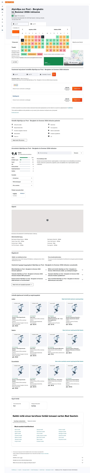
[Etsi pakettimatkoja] (2, 15)
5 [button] (39, 37)
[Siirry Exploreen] (2, 19)
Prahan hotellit (62, 429)
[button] (2, 2)
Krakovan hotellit (62, 435)
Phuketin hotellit (18, 435)
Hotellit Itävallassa (34, 469)
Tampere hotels (18, 439)
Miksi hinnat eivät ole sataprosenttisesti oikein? (24, 462)
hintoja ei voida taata (44, 453)
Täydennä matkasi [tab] (32, 421)
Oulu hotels (61, 437)
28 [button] (22, 50)
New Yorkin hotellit (41, 437)
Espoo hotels (39, 439)
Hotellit (19, 469)
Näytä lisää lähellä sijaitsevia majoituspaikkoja (72, 299)
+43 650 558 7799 (16, 19)
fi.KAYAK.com (14, 469)
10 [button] (32, 40)
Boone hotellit (18, 431)
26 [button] (39, 47)
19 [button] (39, 43)
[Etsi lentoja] (2, 6)
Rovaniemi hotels (62, 439)
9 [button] (29, 40)
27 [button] (42, 47)
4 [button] (67, 37)
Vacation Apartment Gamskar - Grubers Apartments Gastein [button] (73, 318)
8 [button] (57, 40)
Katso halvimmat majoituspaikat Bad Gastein (73, 330)
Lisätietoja (70, 107)
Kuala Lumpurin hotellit (42, 435)
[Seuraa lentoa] (2, 22)
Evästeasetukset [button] (15, 112)
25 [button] (36, 47)
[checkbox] (19, 195)
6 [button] (42, 37)
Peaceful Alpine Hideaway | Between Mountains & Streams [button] (73, 349)
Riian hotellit (17, 429)
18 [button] (35, 43)
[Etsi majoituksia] (2, 9)
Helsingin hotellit (62, 431)
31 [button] (64, 50)
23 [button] (29, 47)
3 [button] (32, 37)
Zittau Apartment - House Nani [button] (55, 379)
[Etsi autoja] (2, 12)
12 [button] (39, 40)
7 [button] (22, 40)
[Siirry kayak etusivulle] (9, 2)
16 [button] (29, 43)
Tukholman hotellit (41, 431)
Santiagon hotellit (62, 433)
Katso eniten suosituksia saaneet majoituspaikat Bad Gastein (69, 361)
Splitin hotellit (18, 433)
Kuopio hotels (18, 441)
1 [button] (57, 37)
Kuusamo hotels (40, 441)
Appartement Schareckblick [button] (72, 379)
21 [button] (22, 47)
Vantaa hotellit (40, 429)
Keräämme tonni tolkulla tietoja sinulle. (22, 460)
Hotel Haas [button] (32, 317)
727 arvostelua (21, 15)
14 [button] (22, 43)
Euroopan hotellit (26, 469)
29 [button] (25, 50)
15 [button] (25, 43)
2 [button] (29, 37)
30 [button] (29, 50)
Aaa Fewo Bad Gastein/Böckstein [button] (55, 348)
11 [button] (67, 40)
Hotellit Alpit (42, 469)
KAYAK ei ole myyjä (17, 457)
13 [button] (42, 40)
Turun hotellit (39, 433)
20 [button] (42, 43)
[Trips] (2, 26)
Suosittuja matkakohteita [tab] (19, 421)
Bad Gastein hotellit (50, 469)
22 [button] (25, 47)
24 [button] (32, 47)
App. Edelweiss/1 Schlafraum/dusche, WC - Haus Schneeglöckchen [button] (55, 319)
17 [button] (32, 43)
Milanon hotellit (18, 437)
